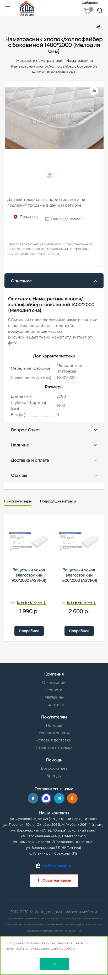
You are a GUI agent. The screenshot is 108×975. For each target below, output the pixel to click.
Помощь (54, 725)
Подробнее (29, 631)
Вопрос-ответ (54, 768)
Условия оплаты (54, 732)
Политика (54, 704)
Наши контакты (54, 813)
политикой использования (28, 948)
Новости (54, 690)
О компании (54, 682)
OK (54, 964)
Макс (46, 798)
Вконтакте (33, 798)
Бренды (54, 775)
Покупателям (54, 717)
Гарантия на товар (54, 747)
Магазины (54, 697)
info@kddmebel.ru (56, 865)
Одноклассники (72, 798)
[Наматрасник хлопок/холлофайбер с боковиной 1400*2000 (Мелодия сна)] (54, 118)
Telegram (59, 798)
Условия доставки (54, 740)
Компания (54, 674)
